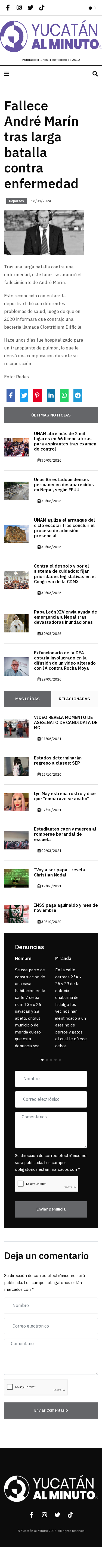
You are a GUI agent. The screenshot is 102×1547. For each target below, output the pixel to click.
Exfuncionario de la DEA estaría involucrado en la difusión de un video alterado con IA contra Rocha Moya (65, 661)
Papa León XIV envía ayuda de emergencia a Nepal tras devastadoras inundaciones (65, 617)
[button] (42, 1060)
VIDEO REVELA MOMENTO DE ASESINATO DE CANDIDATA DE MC (65, 722)
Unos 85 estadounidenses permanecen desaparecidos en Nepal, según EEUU (64, 484)
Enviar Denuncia (51, 1209)
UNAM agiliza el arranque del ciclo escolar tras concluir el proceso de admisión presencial (64, 528)
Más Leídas (27, 699)
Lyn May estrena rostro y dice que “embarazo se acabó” (65, 796)
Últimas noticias (51, 415)
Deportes (16, 201)
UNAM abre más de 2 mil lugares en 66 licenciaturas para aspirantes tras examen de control (65, 442)
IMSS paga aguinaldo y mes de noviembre (66, 908)
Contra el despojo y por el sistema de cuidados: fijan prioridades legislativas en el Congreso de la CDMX (65, 574)
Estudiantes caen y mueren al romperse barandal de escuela (65, 834)
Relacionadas (74, 699)
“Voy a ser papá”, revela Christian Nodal (59, 872)
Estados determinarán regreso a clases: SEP (58, 760)
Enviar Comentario (51, 1410)
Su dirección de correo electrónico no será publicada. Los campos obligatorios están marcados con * (50, 1162)
